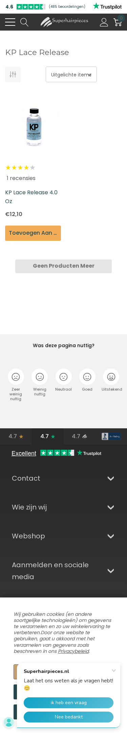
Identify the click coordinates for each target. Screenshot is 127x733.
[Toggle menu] (10, 22)
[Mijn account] (104, 22)
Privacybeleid (73, 651)
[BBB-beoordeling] (111, 436)
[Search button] (24, 22)
